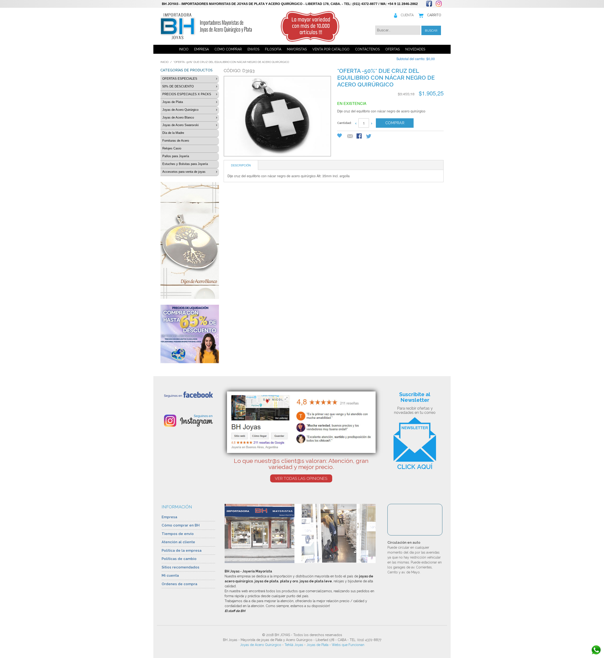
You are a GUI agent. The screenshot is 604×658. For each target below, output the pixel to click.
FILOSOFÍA (273, 49)
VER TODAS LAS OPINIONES (301, 478)
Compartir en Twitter (369, 136)
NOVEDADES (415, 49)
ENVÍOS (253, 49)
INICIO (184, 49)
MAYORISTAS (297, 49)
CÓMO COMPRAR (228, 49)
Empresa (169, 517)
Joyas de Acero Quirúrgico (260, 645)
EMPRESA (201, 49)
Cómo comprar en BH (181, 525)
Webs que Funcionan (348, 645)
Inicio (164, 62)
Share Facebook (360, 136)
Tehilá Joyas (294, 645)
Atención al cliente (178, 542)
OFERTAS (392, 49)
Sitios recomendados (180, 567)
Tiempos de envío (178, 534)
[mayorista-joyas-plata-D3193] (277, 117)
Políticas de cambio (179, 559)
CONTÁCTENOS (367, 49)
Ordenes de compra (179, 584)
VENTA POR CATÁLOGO (330, 49)
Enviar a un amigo (350, 136)
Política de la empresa (181, 550)
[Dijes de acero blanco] (189, 240)
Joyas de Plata (317, 645)
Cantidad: (344, 123)
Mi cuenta (170, 575)
